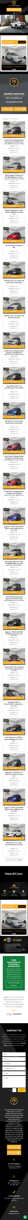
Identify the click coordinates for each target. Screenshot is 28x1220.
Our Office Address (14, 1164)
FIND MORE (14, 27)
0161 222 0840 (13, 10)
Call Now (7, 109)
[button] (25, 58)
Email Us (21, 109)
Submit (21, 1090)
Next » (20, 859)
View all (22, 42)
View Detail (13, 135)
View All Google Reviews (13, 984)
